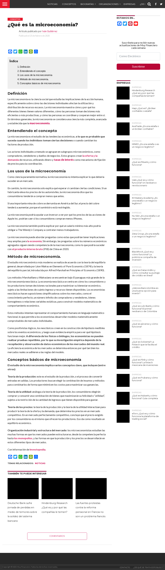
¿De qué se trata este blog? (148, 567)
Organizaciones (109, 4)
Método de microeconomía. (34, 79)
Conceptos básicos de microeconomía (40, 83)
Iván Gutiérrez (49, 31)
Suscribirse (138, 66)
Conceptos (69, 4)
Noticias (52, 4)
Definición (25, 67)
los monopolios (23, 438)
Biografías (87, 4)
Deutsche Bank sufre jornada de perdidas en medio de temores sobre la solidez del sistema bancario (22, 512)
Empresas (129, 4)
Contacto (125, 567)
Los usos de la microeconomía (36, 75)
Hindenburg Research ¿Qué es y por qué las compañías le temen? (55, 507)
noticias (40, 463)
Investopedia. (38, 449)
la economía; (34, 241)
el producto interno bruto (27, 249)
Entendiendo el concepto (33, 71)
